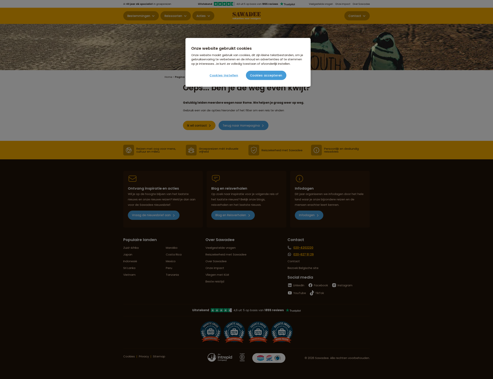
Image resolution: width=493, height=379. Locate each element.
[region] (248, 62)
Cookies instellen (224, 75)
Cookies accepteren (266, 75)
